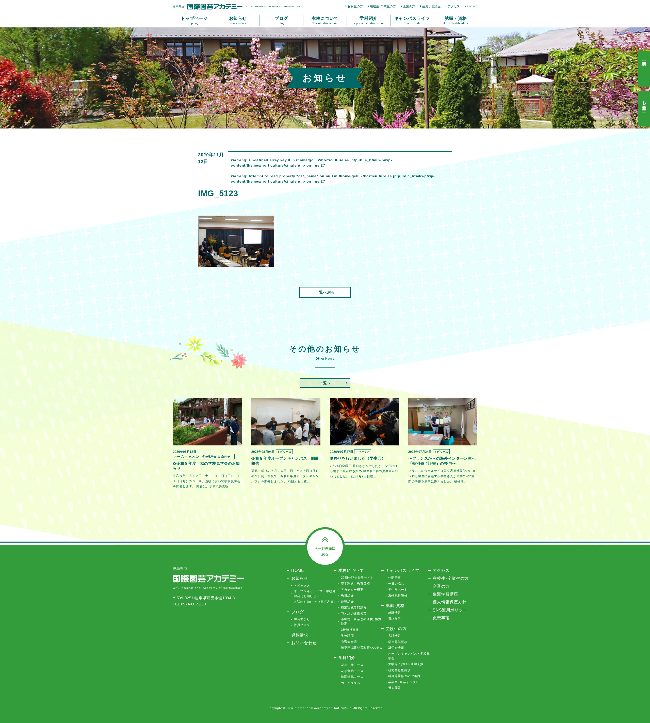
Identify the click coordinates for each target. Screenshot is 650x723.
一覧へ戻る (325, 292)
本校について (351, 570)
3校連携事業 (350, 630)
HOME (297, 570)
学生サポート (398, 589)
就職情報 (394, 613)
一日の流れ (396, 583)
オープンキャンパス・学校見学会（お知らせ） (314, 593)
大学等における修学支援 (406, 664)
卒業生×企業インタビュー (407, 682)
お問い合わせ (304, 642)
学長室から (302, 619)
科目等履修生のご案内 (404, 676)
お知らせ (299, 578)
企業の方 (409, 6)
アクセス (454, 6)
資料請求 (299, 635)
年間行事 (394, 578)
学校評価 (347, 635)
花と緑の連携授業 (354, 613)
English (472, 6)
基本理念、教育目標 (355, 583)
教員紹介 (347, 595)
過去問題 (394, 688)
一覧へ (325, 383)
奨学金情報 (396, 648)
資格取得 (394, 618)
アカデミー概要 (352, 589)
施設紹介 (347, 601)
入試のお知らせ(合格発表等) (314, 602)
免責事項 (441, 618)
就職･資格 (395, 605)
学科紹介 (346, 657)
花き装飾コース (352, 671)
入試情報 (394, 636)
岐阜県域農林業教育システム (362, 647)
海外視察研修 (398, 595)
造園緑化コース (352, 677)
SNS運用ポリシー (450, 610)
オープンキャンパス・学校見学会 (409, 656)
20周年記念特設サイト (357, 578)
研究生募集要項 (399, 670)
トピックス (302, 585)
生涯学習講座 (431, 6)
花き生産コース (352, 665)
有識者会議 (349, 642)
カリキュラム (350, 683)
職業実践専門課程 (354, 607)
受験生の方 (355, 6)
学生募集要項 (398, 642)
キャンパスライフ (402, 570)
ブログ (297, 611)
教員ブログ (302, 625)
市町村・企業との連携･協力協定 (361, 621)
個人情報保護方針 (449, 602)
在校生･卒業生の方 (383, 6)
